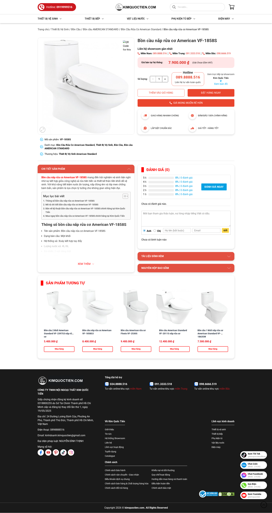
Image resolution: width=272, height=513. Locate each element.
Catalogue (110, 456)
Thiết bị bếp (217, 434)
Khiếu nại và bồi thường (163, 470)
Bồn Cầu (76, 29)
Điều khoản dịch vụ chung (117, 479)
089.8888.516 (160, 53)
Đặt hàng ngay (211, 92)
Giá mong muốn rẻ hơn (188, 102)
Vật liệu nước (218, 442)
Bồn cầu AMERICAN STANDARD (101, 29)
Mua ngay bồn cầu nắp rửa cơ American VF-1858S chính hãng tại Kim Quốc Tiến (85, 216)
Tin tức (108, 434)
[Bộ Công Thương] (208, 494)
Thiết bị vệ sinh (219, 429)
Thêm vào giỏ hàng (161, 92)
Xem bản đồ (221, 83)
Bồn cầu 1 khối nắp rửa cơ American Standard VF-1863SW (210, 333)
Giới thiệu (109, 429)
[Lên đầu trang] (264, 505)
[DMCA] (226, 494)
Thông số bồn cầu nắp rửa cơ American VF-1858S (69, 201)
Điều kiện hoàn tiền (161, 483)
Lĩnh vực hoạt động (114, 447)
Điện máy (216, 447)
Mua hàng (59, 349)
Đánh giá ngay (214, 186)
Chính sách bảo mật (161, 488)
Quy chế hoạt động (161, 474)
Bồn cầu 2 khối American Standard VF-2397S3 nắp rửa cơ (58, 333)
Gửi (225, 230)
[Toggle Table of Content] (123, 196)
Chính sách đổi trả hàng (116, 488)
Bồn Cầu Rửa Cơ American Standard (141, 29)
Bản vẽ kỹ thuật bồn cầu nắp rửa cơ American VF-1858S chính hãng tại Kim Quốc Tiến (85, 210)
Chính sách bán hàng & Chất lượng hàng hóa (126, 483)
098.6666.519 (224, 53)
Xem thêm (84, 263)
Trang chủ (43, 29)
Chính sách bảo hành (115, 470)
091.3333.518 (193, 53)
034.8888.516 (118, 384)
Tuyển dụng (110, 451)
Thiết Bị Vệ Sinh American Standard (78, 154)
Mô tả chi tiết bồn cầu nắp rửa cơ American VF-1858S (71, 204)
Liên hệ (108, 442)
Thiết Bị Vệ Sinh (60, 29)
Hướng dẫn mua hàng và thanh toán (169, 479)
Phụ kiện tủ (217, 438)
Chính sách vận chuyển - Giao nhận (122, 474)
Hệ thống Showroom (115, 438)
